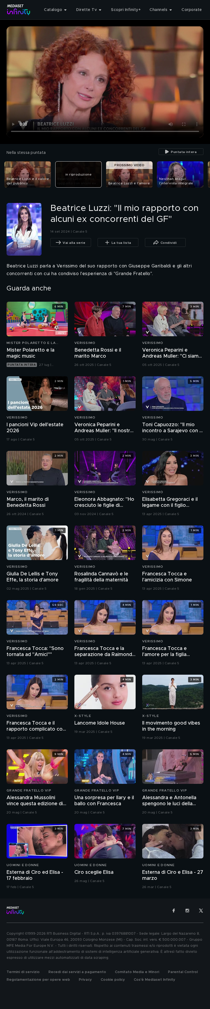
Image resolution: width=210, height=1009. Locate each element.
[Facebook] (173, 910)
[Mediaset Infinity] (19, 9)
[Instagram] (187, 910)
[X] (201, 910)
